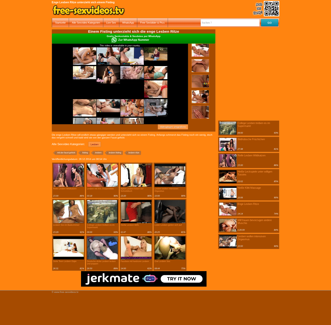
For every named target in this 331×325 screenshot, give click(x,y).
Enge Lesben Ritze (248, 203)
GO (270, 22)
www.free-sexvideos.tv (66, 292)
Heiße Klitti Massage (249, 187)
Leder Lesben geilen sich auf (168, 225)
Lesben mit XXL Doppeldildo (100, 188)
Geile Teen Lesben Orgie (65, 261)
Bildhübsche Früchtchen (251, 139)
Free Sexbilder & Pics (152, 22)
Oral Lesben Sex (162, 261)
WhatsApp (128, 22)
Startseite (60, 22)
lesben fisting (115, 152)
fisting (85, 152)
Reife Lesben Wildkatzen (65, 188)
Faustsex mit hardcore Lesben (135, 261)
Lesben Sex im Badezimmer (66, 225)
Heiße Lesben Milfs (130, 225)
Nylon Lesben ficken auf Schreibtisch (132, 189)
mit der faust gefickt (66, 152)
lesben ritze (133, 152)
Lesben (95, 144)
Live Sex (111, 22)
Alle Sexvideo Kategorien (86, 22)
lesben (98, 152)
